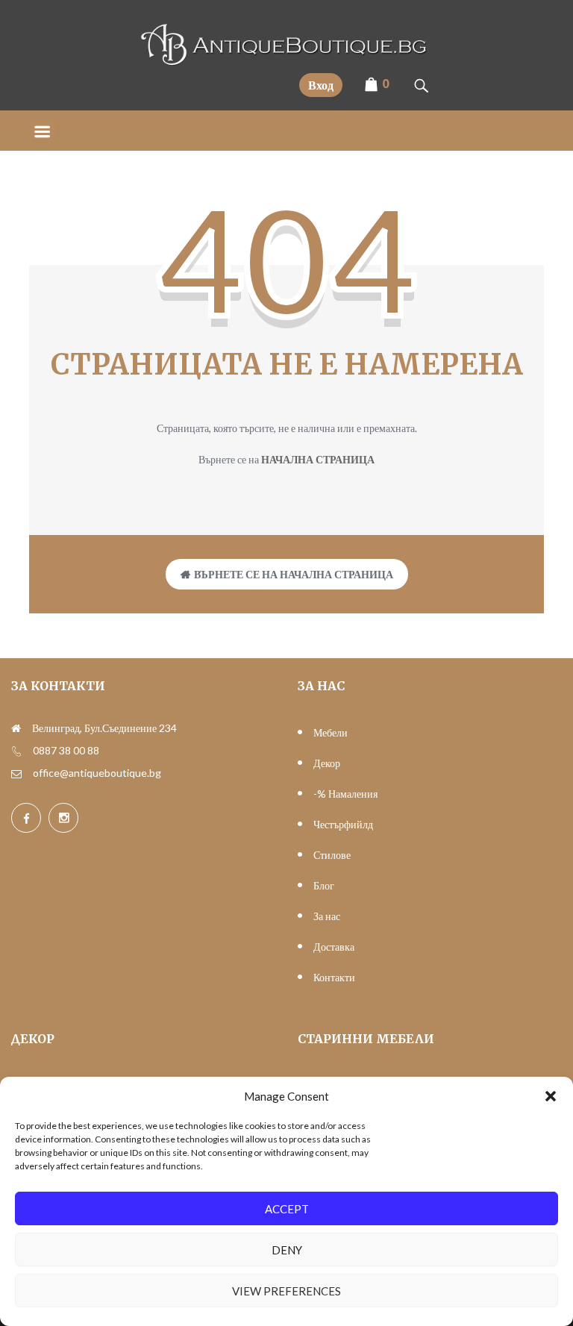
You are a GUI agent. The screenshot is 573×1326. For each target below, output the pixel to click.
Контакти (334, 977)
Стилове (332, 854)
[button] (550, 1096)
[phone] (16, 750)
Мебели (330, 732)
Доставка (333, 946)
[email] (16, 773)
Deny (287, 1250)
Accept (287, 1209)
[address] (16, 728)
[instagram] (63, 818)
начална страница (318, 459)
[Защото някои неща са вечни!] (286, 61)
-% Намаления (345, 793)
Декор (326, 763)
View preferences (286, 1291)
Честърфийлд (343, 824)
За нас (326, 916)
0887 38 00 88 (66, 750)
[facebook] (26, 818)
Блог (323, 885)
